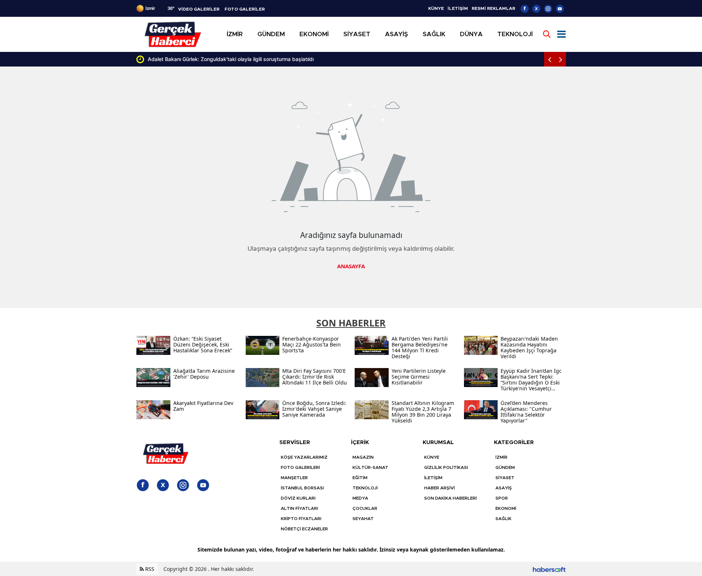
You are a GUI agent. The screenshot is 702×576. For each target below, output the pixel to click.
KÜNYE (436, 8)
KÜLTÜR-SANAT (370, 467)
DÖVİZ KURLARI (298, 498)
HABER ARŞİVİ (439, 488)
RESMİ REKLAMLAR (493, 8)
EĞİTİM (359, 477)
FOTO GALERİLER (244, 9)
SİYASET (504, 477)
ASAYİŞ (503, 488)
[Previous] (549, 59)
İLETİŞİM (458, 8)
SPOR (501, 498)
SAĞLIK (503, 518)
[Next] (560, 59)
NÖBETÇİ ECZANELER (304, 529)
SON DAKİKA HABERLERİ (450, 498)
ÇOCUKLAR (364, 508)
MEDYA (360, 498)
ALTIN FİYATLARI (299, 508)
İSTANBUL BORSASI (302, 488)
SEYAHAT (363, 518)
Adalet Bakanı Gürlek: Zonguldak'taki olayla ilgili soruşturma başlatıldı (231, 59)
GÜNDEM (505, 467)
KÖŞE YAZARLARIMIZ (304, 457)
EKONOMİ (505, 508)
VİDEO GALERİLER (198, 9)
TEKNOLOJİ (365, 488)
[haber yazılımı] (549, 569)
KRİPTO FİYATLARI (301, 518)
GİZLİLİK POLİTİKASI (446, 467)
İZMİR (501, 457)
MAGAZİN (363, 457)
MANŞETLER (294, 477)
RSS (149, 568)
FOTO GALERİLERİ (300, 467)
